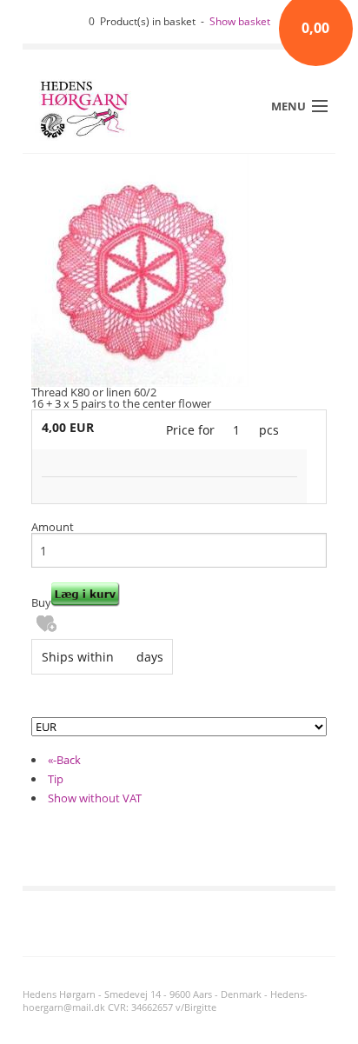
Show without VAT (95, 798)
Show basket (239, 21)
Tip (55, 779)
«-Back (64, 760)
